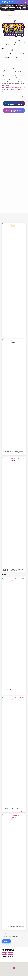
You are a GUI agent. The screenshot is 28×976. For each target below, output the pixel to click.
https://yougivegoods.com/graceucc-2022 (12, 87)
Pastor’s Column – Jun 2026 (17, 578)
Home (6, 5)
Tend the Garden (15, 458)
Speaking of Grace (15, 224)
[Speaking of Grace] (6, 278)
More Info (4, 953)
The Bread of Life (15, 340)
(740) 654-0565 (5, 959)
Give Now (6, 941)
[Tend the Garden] (6, 512)
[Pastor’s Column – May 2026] (6, 752)
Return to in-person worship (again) (13, 111)
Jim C (15, 15)
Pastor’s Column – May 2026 (17, 697)
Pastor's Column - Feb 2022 (15, 104)
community (10, 96)
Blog (9, 5)
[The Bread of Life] (6, 395)
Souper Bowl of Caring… (19, 5)
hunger (12, 5)
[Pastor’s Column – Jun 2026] (6, 633)
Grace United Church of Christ (9, 2)
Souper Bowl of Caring (21, 96)
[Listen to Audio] (16, 226)
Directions (10, 953)
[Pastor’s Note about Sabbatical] (6, 869)
